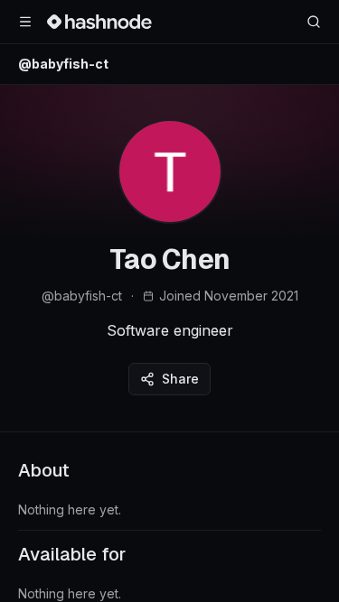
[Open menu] (25, 21)
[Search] (313, 21)
